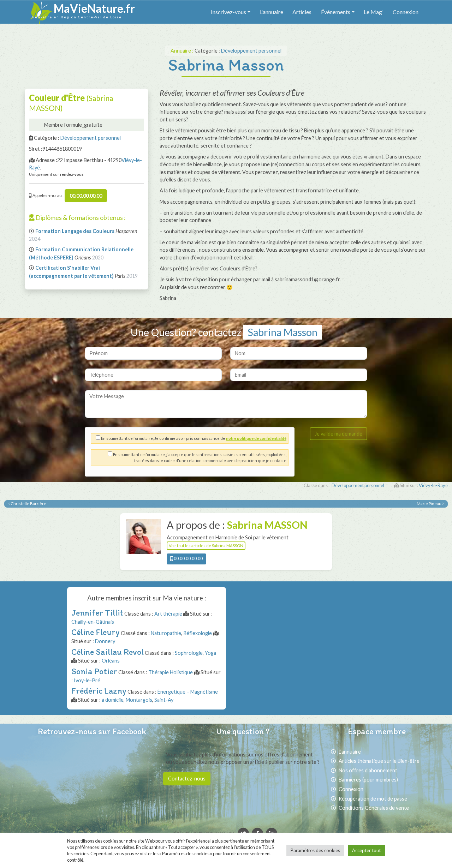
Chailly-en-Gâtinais (92, 622)
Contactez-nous (187, 779)
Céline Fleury (95, 632)
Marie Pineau (429, 503)
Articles (301, 11)
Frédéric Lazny (98, 691)
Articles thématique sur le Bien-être (379, 761)
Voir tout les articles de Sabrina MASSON (206, 545)
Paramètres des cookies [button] (315, 850)
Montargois (139, 700)
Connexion (405, 11)
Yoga (210, 653)
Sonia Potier (94, 671)
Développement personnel (251, 51)
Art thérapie (168, 614)
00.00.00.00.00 (86, 196)
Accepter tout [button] (366, 850)
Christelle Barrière (28, 503)
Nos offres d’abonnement (368, 770)
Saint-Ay (163, 700)
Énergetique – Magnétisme (187, 692)
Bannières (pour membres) (368, 780)
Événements (335, 11)
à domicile (113, 700)
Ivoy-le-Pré (87, 680)
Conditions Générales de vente (374, 808)
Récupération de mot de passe (373, 799)
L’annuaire (271, 11)
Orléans (111, 661)
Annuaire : (183, 51)
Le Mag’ (373, 11)
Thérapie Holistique (170, 672)
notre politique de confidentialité (256, 438)
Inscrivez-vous (228, 11)
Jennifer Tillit (97, 612)
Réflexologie (197, 633)
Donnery (105, 641)
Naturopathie (166, 633)
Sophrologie (189, 653)
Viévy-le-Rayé (433, 485)
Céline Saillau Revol (107, 652)
